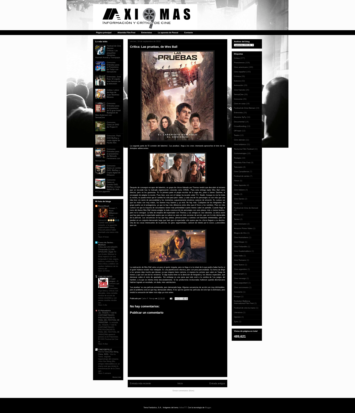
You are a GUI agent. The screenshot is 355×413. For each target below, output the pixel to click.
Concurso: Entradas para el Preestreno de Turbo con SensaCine (113, 67)
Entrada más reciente (140, 383)
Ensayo (237, 296)
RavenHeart (103, 206)
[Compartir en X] (181, 298)
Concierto (238, 292)
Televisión (238, 167)
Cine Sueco (239, 265)
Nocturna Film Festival (244, 149)
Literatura (238, 312)
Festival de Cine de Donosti (246, 208)
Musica (237, 215)
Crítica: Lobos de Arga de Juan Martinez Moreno (113, 93)
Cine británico (240, 144)
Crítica (237, 58)
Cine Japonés (240, 185)
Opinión (237, 317)
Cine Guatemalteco (242, 251)
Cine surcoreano (241, 287)
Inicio (180, 383)
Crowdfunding (240, 126)
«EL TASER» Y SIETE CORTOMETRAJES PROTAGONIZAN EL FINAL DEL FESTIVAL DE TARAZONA (109, 317)
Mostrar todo (116, 377)
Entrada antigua (217, 383)
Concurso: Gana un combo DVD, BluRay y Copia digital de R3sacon (114, 170)
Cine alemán (239, 140)
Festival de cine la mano (244, 308)
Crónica (237, 76)
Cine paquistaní (241, 283)
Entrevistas (146, 32)
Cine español (239, 72)
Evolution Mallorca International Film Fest (244, 302)
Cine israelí (239, 274)
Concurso (238, 99)
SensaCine (239, 94)
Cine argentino (240, 269)
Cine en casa (239, 103)
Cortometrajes (240, 153)
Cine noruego (240, 278)
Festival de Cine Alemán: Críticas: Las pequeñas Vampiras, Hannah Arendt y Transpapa (108, 52)
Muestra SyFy (240, 117)
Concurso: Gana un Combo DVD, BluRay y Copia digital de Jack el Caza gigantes (107, 186)
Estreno (237, 81)
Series (236, 219)
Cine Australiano (241, 237)
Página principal (103, 32)
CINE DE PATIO (105, 276)
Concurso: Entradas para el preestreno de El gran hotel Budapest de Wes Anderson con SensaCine (108, 110)
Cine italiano (239, 190)
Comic (236, 203)
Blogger (208, 407)
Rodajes (237, 158)
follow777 (183, 407)
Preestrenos (239, 62)
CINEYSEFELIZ (105, 349)
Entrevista (238, 112)
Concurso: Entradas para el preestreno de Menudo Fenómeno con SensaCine (107, 155)
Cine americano (241, 67)
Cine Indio (238, 256)
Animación (238, 85)
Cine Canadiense (241, 171)
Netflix (236, 194)
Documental (239, 122)
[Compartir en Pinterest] (186, 298)
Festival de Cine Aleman (244, 108)
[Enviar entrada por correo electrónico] (171, 298)
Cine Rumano (240, 260)
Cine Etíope (239, 242)
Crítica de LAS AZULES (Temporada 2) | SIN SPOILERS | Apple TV (107, 249)
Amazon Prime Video (243, 228)
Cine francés (239, 90)
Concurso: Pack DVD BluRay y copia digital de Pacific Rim (114, 139)
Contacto (188, 32)
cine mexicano (240, 224)
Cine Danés (239, 199)
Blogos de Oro (240, 233)
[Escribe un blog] (178, 298)
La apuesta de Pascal (168, 32)
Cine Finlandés (240, 246)
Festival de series (241, 176)
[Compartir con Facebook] (183, 298)
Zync (236, 321)
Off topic (237, 131)
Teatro (236, 135)
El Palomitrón (104, 310)
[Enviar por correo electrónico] (176, 298)
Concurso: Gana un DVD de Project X (113, 124)
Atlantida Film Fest (126, 32)
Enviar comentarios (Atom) (183, 391)
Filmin (236, 181)
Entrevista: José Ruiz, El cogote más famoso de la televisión (114, 80)
